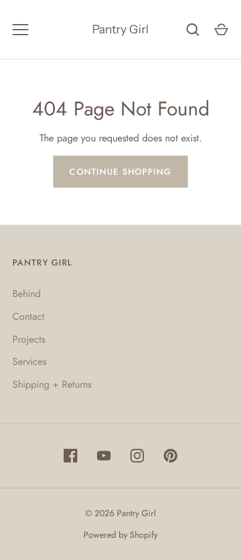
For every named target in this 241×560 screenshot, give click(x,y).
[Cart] (221, 29)
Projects (28, 339)
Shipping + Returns (51, 384)
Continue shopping (120, 171)
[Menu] (20, 29)
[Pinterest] (170, 455)
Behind (26, 293)
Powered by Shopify (120, 535)
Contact (28, 316)
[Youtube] (103, 455)
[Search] (192, 29)
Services (29, 361)
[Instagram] (137, 455)
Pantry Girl (120, 29)
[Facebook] (70, 455)
